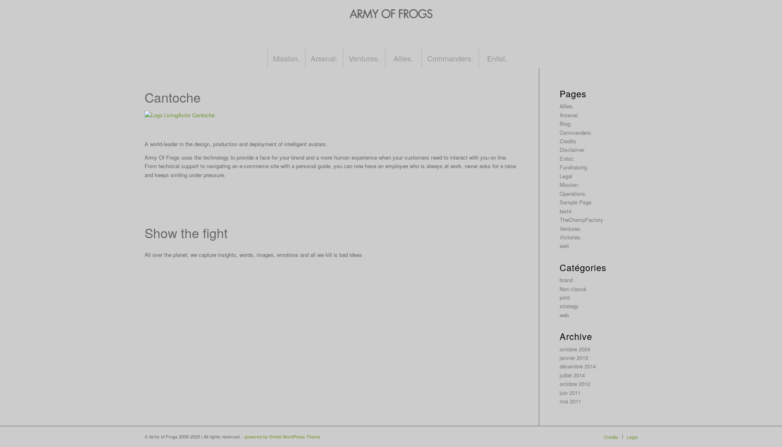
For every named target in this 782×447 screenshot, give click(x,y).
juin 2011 (570, 393)
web (564, 315)
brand (566, 280)
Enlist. (567, 158)
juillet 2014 (572, 375)
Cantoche (173, 97)
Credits (568, 141)
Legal (566, 176)
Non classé (573, 289)
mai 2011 (570, 401)
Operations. (573, 193)
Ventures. (571, 228)
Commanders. (576, 132)
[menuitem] (286, 58)
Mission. (570, 184)
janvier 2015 (574, 358)
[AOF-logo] (391, 32)
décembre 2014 (578, 366)
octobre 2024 (575, 349)
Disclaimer (572, 149)
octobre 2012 (575, 384)
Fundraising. (574, 167)
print (565, 297)
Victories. (571, 237)
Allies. (567, 106)
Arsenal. (569, 115)
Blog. (566, 123)
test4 (565, 211)
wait (564, 246)
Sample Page (575, 202)
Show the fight (186, 232)
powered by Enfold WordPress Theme (282, 436)
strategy (569, 306)
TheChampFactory (581, 220)
